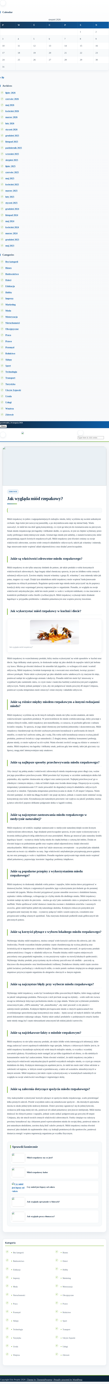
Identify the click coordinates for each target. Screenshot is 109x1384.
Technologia (11, 372)
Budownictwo (12, 274)
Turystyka (10, 384)
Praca (8, 335)
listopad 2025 (11, 141)
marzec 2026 (11, 117)
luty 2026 (9, 123)
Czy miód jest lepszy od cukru (41, 1187)
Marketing (10, 304)
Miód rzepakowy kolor (37, 1172)
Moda (8, 310)
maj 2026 (9, 105)
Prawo (8, 341)
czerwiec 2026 (12, 99)
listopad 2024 (11, 215)
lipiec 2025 (10, 166)
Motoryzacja (11, 317)
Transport (10, 378)
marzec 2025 (11, 190)
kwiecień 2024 (12, 227)
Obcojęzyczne (12, 329)
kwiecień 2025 (12, 184)
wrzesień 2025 (12, 154)
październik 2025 (13, 148)
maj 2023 (9, 245)
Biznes (8, 268)
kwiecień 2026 (12, 111)
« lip (2, 77)
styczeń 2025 (11, 203)
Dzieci (8, 280)
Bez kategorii (11, 262)
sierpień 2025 (11, 160)
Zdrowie (9, 414)
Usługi (8, 402)
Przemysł (9, 347)
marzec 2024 (11, 233)
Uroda (8, 396)
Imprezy (9, 298)
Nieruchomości (12, 323)
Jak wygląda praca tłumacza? (41, 1216)
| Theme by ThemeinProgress (39, 1379)
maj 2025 (9, 178)
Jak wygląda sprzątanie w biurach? (43, 1202)
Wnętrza (9, 408)
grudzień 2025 (12, 135)
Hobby (8, 292)
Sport (8, 366)
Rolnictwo (10, 353)
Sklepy (8, 359)
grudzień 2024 (12, 209)
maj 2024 (9, 221)
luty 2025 (9, 197)
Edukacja (10, 286)
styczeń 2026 (11, 129)
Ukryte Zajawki (13, 390)
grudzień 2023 (12, 239)
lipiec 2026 (10, 93)
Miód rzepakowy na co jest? (40, 1158)
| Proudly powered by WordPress (67, 1379)
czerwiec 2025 (12, 172)
